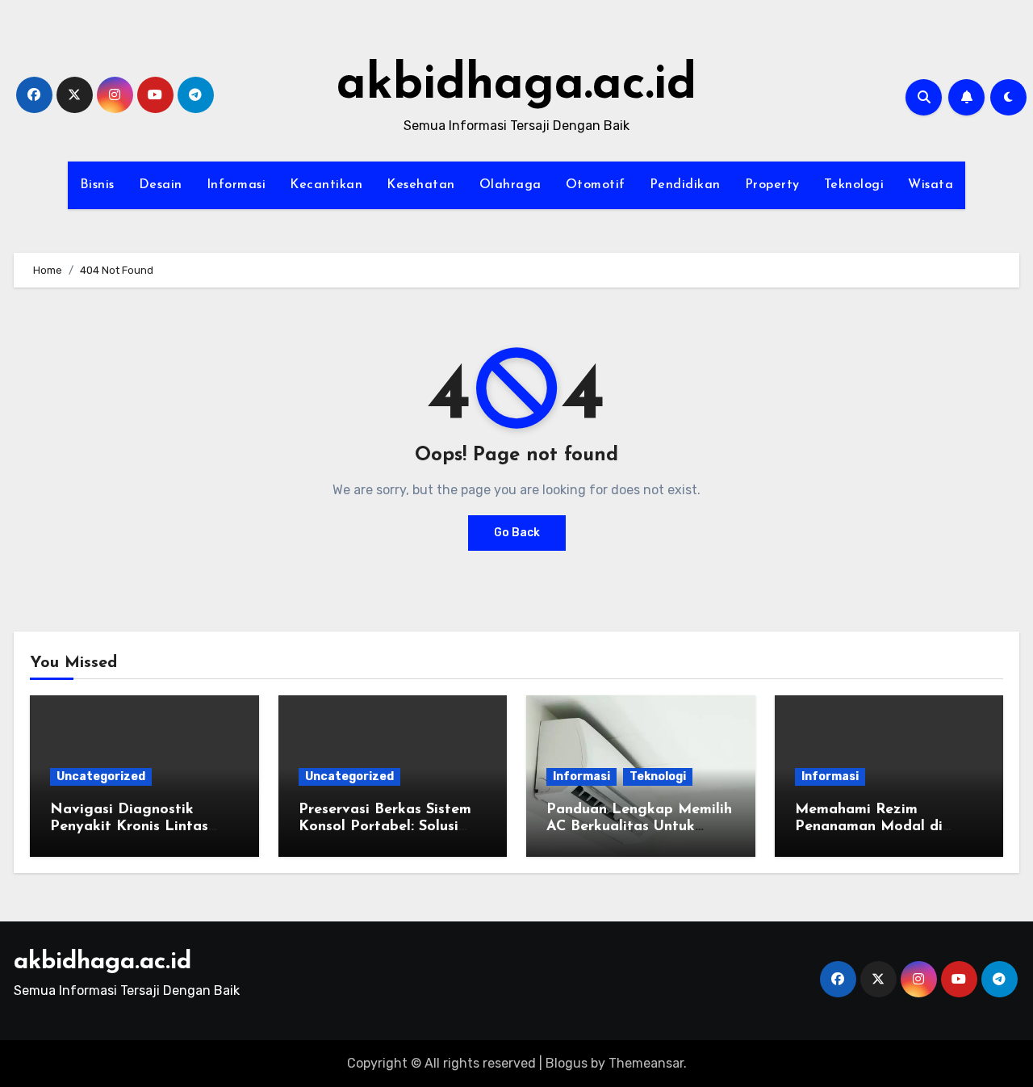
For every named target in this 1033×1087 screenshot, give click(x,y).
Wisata (930, 184)
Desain (160, 184)
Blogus (567, 1063)
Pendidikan (685, 184)
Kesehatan (421, 184)
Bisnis (97, 184)
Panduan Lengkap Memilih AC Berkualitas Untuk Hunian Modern (639, 827)
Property (772, 184)
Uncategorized (100, 776)
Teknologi (854, 184)
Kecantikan (326, 184)
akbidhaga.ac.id (516, 85)
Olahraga (510, 184)
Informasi (236, 184)
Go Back (517, 532)
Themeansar (646, 1063)
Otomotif (595, 184)
